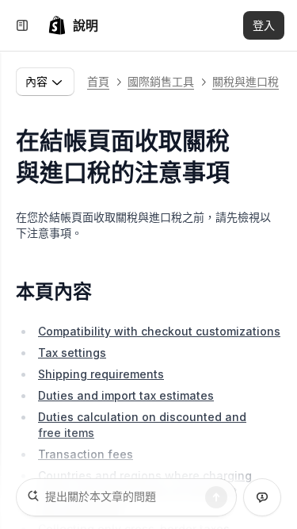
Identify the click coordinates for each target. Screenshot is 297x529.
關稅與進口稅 (245, 81)
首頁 (98, 81)
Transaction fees (85, 454)
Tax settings (72, 352)
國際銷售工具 (161, 81)
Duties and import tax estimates (126, 395)
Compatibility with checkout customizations (159, 331)
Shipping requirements (101, 374)
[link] (73, 25)
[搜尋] (216, 497)
